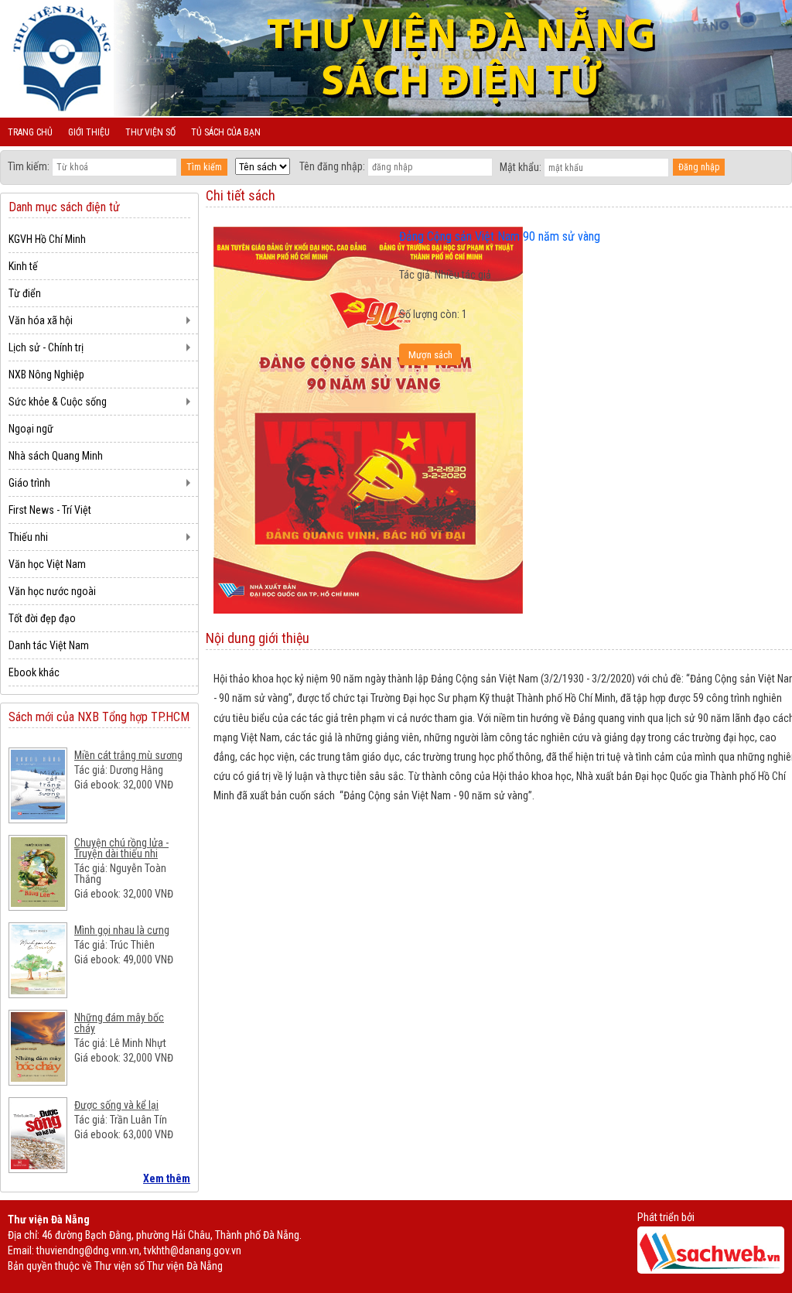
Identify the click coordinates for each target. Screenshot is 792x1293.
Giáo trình (29, 483)
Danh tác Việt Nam (49, 645)
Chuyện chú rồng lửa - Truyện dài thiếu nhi (121, 848)
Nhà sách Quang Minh (56, 456)
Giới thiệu (89, 132)
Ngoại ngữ (31, 428)
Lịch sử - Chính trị (46, 347)
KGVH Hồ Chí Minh (47, 239)
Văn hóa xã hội (41, 320)
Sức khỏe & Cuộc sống (58, 401)
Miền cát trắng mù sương (128, 755)
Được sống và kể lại (116, 1105)
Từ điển (25, 293)
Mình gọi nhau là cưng (121, 930)
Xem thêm (166, 1178)
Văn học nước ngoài (52, 591)
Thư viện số (150, 132)
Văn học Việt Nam (47, 564)
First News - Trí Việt (50, 510)
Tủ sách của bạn (226, 132)
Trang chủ (30, 132)
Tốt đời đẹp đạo (42, 618)
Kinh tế (23, 266)
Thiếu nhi (28, 537)
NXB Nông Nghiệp (46, 374)
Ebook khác (34, 672)
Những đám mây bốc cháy (119, 1023)
